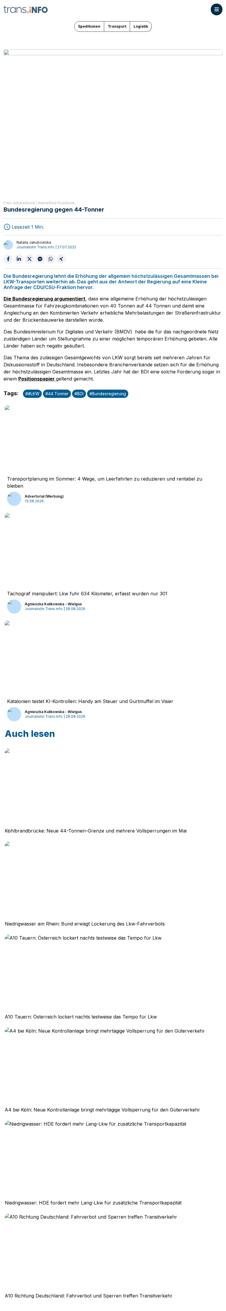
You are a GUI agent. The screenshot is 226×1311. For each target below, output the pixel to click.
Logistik (141, 26)
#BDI (79, 393)
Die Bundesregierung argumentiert (44, 299)
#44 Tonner (57, 393)
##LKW (32, 393)
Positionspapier (37, 379)
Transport (117, 26)
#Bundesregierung (107, 393)
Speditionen (89, 26)
